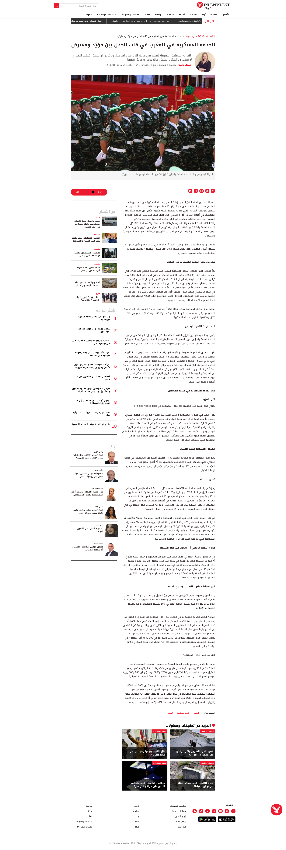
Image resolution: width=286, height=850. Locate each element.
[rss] (194, 811)
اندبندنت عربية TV (106, 15)
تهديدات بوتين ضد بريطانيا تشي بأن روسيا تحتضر (89, 474)
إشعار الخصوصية (179, 811)
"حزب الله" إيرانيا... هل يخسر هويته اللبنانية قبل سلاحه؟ (92, 354)
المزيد (89, 15)
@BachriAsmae (143, 65)
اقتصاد (193, 15)
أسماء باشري (184, 65)
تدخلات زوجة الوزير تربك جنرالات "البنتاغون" (88, 298)
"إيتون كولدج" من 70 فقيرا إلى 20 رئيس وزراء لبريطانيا (93, 401)
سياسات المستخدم (178, 806)
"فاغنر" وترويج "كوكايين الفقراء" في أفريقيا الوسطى (91, 342)
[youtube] (214, 811)
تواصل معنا (181, 821)
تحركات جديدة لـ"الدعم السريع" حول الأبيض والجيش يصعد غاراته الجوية (92, 366)
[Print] (190, 191)
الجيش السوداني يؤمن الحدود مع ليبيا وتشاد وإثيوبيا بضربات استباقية (93, 21)
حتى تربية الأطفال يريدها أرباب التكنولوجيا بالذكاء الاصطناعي (87, 493)
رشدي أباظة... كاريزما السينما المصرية (91, 424)
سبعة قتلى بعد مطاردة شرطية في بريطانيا (88, 269)
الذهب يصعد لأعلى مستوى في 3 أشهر (94, 377)
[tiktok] (201, 811)
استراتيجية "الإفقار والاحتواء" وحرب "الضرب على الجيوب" (88, 456)
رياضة (158, 15)
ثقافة (181, 15)
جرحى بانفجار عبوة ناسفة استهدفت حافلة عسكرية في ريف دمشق (87, 224)
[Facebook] (233, 811)
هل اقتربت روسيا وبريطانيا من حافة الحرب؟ (147, 753)
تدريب (170, 713)
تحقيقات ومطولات (130, 15)
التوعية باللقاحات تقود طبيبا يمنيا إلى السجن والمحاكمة (86, 239)
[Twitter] (227, 811)
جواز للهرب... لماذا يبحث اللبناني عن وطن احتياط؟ (194, 784)
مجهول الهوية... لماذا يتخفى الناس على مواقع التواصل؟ (148, 784)
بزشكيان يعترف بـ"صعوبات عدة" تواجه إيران (92, 413)
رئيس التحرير (180, 816)
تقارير (98, 293)
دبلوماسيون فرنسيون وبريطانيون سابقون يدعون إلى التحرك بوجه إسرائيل (159, 21)
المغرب (196, 713)
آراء (204, 15)
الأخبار (226, 15)
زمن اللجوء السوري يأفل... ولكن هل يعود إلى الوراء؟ (194, 753)
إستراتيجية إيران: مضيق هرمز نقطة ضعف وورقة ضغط (88, 511)
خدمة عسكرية (183, 713)
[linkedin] (207, 811)
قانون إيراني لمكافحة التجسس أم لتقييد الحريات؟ (87, 548)
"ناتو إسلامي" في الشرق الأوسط (90, 529)
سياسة (214, 15)
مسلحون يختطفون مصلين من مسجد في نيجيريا (87, 254)
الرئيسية (210, 36)
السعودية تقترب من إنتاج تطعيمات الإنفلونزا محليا (87, 283)
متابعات (97, 234)
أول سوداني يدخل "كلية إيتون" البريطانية (94, 318)
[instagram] (220, 811)
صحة (147, 15)
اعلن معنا (182, 827)
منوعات (170, 15)
